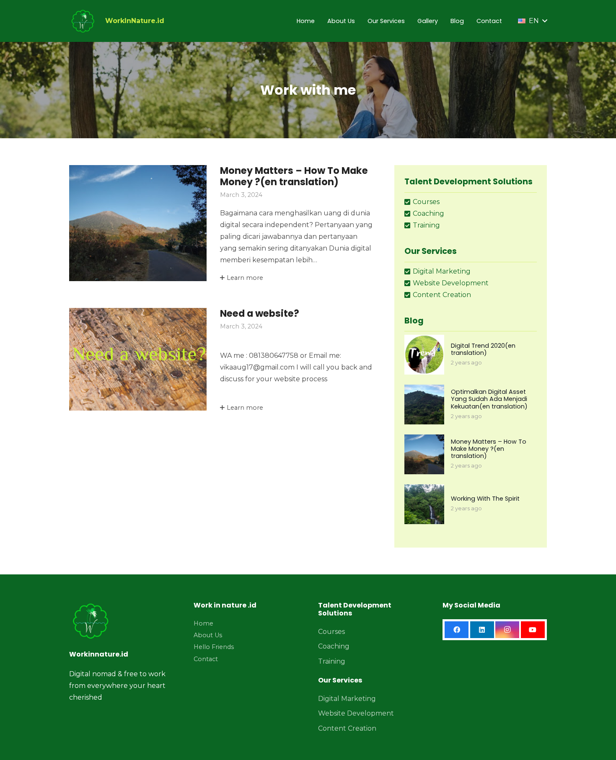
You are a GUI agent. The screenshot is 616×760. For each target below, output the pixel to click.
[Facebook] (456, 629)
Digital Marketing (347, 699)
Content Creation (347, 728)
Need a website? (259, 313)
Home (203, 623)
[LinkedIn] (482, 629)
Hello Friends (214, 647)
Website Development (356, 713)
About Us (208, 635)
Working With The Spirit (485, 498)
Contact (206, 659)
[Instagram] (507, 629)
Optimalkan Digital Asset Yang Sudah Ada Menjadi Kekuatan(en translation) (489, 399)
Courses (331, 632)
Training (331, 661)
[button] (532, 21)
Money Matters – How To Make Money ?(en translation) (294, 176)
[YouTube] (533, 629)
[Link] (82, 21)
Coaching (333, 646)
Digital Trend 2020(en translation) (483, 349)
